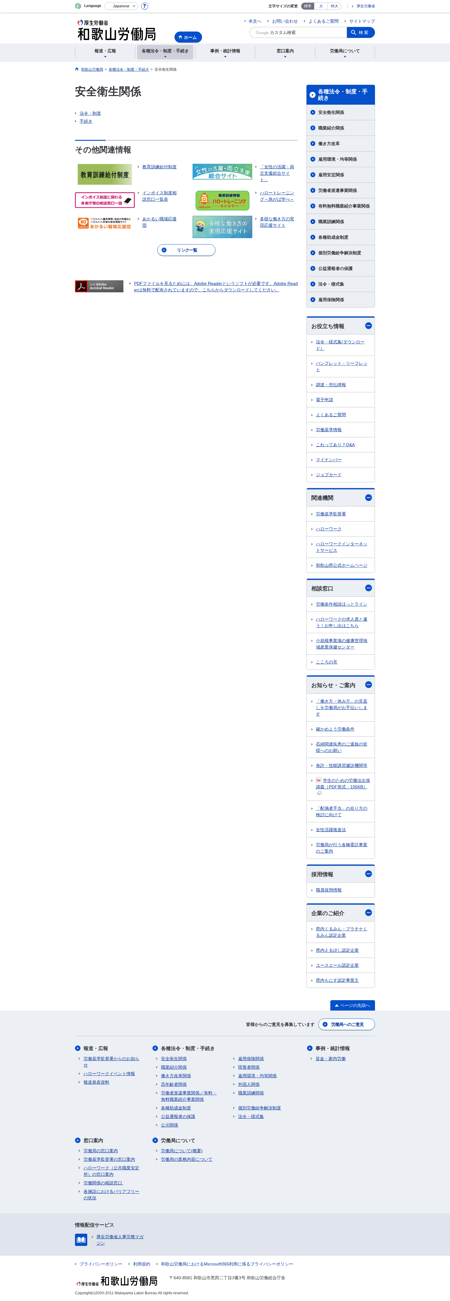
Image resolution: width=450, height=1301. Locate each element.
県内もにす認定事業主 (337, 980)
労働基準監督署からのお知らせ (111, 1061)
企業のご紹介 (327, 913)
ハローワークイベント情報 (109, 1073)
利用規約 (141, 1264)
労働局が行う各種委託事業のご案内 (341, 848)
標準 (307, 6)
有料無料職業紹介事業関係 (344, 206)
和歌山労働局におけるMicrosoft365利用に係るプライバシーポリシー (227, 1264)
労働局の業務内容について (186, 1159)
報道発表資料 (96, 1082)
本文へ (255, 21)
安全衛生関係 (331, 112)
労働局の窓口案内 (101, 1150)
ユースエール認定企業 (337, 965)
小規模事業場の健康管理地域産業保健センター (341, 643)
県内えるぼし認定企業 (337, 950)
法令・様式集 (331, 284)
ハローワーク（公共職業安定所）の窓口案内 (111, 1171)
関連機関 (322, 498)
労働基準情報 (329, 429)
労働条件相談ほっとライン (341, 604)
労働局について (178, 1140)
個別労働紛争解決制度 (339, 252)
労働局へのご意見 (347, 1024)
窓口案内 (93, 1140)
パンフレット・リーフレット (341, 366)
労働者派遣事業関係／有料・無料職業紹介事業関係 (189, 1096)
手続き (86, 121)
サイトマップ (362, 21)
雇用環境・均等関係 (337, 159)
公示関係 (169, 1125)
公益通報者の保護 (337, 268)
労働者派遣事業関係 (337, 190)
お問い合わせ (285, 21)
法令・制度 (90, 113)
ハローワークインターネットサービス (341, 547)
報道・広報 (96, 1048)
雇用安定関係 (331, 174)
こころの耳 (326, 662)
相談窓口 (322, 588)
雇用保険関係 (331, 299)
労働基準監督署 (331, 513)
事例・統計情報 (333, 1048)
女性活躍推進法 (331, 829)
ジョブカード (329, 474)
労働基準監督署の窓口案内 (109, 1159)
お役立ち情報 (327, 326)
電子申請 (324, 399)
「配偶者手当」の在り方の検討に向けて (341, 811)
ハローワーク (329, 528)
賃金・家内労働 (331, 1058)
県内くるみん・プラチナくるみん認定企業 (341, 932)
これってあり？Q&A (335, 444)
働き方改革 (329, 143)
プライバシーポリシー (101, 1264)
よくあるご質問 (324, 21)
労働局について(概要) (182, 1150)
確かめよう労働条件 (335, 729)
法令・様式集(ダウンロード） (340, 345)
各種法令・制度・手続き (343, 94)
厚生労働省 (366, 6)
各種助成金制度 (333, 237)
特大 (334, 6)
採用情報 (322, 874)
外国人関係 (249, 1084)
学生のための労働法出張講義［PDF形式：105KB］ (343, 783)
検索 (364, 32)
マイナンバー (329, 459)
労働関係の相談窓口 (103, 1182)
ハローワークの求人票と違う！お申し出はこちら (341, 622)
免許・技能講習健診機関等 (341, 765)
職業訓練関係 (331, 221)
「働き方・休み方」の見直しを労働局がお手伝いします (341, 707)
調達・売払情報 (331, 384)
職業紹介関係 (331, 127)
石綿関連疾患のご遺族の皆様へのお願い (341, 747)
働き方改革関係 (176, 1075)
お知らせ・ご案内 (333, 685)
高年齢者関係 (174, 1084)
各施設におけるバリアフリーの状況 (111, 1194)
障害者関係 (249, 1067)
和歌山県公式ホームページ (341, 565)
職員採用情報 (329, 890)
